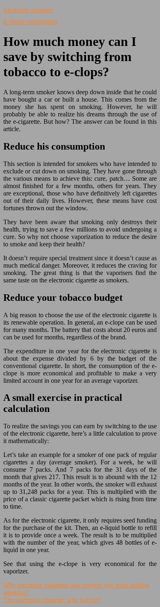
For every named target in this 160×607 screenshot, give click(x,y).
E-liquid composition (30, 21)
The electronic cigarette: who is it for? (52, 599)
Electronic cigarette (28, 10)
